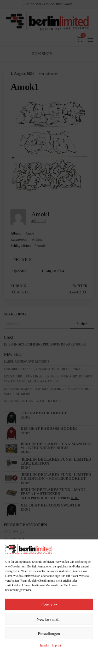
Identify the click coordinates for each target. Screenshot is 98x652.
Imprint (44, 645)
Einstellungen (49, 633)
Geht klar (49, 604)
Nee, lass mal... (49, 619)
